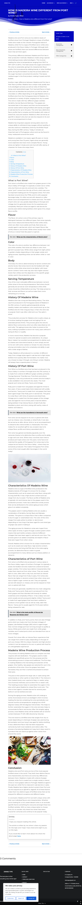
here (19, 836)
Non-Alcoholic (62, 3)
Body (11, 162)
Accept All (31, 898)
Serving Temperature (16, 164)
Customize (10, 898)
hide (24, 152)
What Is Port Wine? (18, 155)
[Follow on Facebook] (77, 901)
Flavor (11, 157)
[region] (20, 892)
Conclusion (13, 176)
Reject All (21, 898)
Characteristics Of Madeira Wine (20, 170)
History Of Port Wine (16, 168)
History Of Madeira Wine (17, 166)
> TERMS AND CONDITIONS (28, 879)
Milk (71, 3)
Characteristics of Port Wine (19, 172)
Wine (21, 16)
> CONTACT (24, 877)
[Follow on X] (80, 901)
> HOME (23, 874)
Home (43, 3)
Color (11, 159)
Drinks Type (14, 16)
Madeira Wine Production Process (21, 174)
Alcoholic (50, 3)
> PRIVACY (24, 882)
